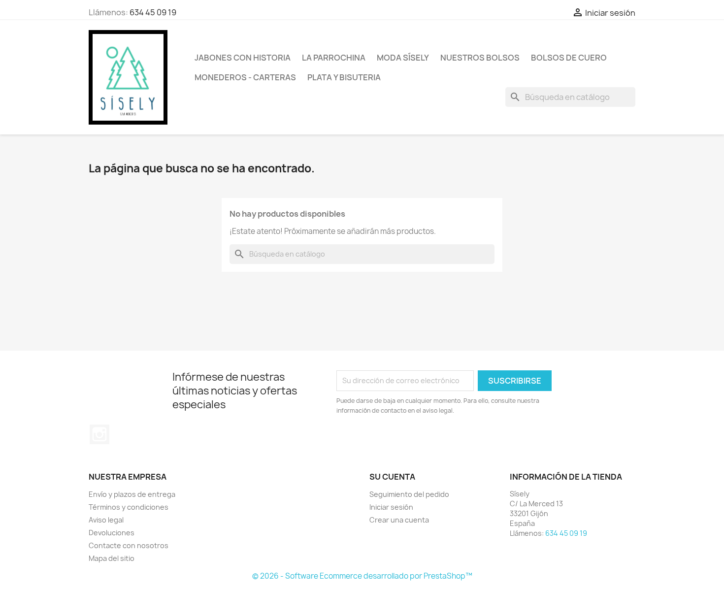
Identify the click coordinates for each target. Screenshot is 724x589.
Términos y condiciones (128, 507)
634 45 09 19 (153, 12)
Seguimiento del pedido (409, 494)
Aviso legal (106, 519)
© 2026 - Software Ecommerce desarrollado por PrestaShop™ (362, 576)
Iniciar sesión (391, 507)
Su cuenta (392, 476)
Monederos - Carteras (245, 77)
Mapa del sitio (111, 558)
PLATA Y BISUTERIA (344, 77)
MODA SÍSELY (403, 57)
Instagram (99, 434)
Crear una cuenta (399, 519)
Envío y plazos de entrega (132, 494)
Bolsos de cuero (569, 57)
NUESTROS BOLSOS (480, 57)
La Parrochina (333, 57)
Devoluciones (111, 532)
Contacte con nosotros (128, 545)
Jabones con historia (243, 57)
